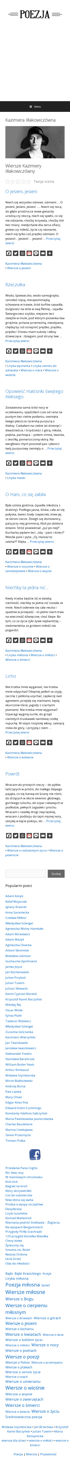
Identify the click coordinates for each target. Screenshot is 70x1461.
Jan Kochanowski (17, 972)
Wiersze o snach (16, 1377)
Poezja (18, 1454)
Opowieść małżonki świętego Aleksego (34, 393)
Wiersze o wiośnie (25, 1387)
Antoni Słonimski (17, 950)
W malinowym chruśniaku (24, 1177)
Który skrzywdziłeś (18, 1191)
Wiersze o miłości (43, 655)
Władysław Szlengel (19, 923)
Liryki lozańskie (16, 1213)
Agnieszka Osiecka (18, 945)
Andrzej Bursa (15, 1086)
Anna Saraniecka (17, 912)
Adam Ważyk (14, 939)
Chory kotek (13, 1241)
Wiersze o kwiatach (23, 1334)
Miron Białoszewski (19, 1081)
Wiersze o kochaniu (19, 1329)
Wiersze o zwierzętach (24, 1399)
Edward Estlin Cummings (23, 1108)
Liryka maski (16, 478)
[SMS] (36, 253)
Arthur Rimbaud (17, 1070)
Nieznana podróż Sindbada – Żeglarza (32, 1222)
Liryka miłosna (17, 655)
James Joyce (13, 967)
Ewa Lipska (13, 1091)
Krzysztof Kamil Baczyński (23, 999)
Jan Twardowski (16, 1043)
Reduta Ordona (16, 1254)
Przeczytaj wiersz (17, 341)
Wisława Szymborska (20, 1075)
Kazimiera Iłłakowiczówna (23, 263)
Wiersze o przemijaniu (47, 1362)
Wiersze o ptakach (18, 1367)
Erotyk (47, 1273)
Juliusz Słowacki (16, 988)
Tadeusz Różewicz (18, 1021)
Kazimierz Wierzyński (20, 1037)
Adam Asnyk (14, 896)
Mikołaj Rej (13, 1005)
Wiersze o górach (47, 1318)
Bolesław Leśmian (18, 956)
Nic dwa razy (14, 1173)
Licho (10, 676)
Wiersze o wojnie (40, 571)
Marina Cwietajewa (19, 1130)
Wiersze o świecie (17, 1412)
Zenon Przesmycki (18, 1135)
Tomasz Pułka (15, 1140)
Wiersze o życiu (45, 1411)
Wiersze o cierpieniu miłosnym (26, 1308)
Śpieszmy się (14, 1245)
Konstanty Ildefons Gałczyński (26, 1113)
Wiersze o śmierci (17, 660)
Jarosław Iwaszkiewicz (20, 1048)
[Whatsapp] (22, 253)
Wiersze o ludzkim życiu (24, 1339)
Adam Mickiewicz (17, 934)
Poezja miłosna (22, 1284)
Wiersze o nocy (45, 1344)
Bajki (9, 1273)
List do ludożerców (18, 1195)
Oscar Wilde (14, 1010)
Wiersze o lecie (53, 1335)
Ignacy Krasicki (16, 907)
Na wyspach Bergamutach (24, 1227)
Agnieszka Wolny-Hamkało (24, 929)
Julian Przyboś (15, 977)
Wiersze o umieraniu (23, 1381)
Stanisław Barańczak (19, 1059)
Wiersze (31, 1454)
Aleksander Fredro (18, 1054)
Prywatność (48, 1454)
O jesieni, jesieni (21, 191)
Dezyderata (13, 1209)
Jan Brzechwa (43, 1427)
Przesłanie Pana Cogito (21, 1168)
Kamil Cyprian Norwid (21, 994)
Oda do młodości (17, 1263)
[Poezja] (35, 14)
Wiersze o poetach (21, 1350)
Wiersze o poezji (22, 1357)
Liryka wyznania (18, 366)
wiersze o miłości (41, 1440)
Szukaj (56, 874)
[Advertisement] (35, 64)
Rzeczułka (15, 284)
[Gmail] (29, 253)
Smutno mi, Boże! (17, 1250)
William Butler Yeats (19, 1064)
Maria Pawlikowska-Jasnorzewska (29, 1119)
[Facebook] (9, 253)
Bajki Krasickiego (28, 1273)
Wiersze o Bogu (19, 1298)
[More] (50, 253)
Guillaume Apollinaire (21, 961)
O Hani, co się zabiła (25, 494)
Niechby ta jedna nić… (27, 587)
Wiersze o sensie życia (22, 1372)
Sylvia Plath (13, 1015)
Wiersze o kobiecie (20, 757)
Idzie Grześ (13, 1259)
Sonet (45, 1285)
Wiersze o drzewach (18, 1318)
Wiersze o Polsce (17, 1362)
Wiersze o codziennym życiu (27, 850)
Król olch (11, 1182)
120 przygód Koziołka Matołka (26, 1236)
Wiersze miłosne (25, 1292)
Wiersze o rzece (31, 370)
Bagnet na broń (16, 1186)
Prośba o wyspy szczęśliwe (24, 1204)
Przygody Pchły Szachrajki (23, 1231)
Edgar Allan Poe (16, 1102)
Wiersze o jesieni (19, 268)
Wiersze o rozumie (20, 566)
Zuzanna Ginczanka (19, 1032)
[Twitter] (16, 253)
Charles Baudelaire (18, 1124)
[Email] (43, 253)
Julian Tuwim (14, 983)
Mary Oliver (13, 1097)
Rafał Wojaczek (16, 901)
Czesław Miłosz (15, 918)
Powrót (12, 774)
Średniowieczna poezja (23, 1417)
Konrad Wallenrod (18, 1218)
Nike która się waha (19, 1200)
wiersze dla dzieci (14, 1440)
